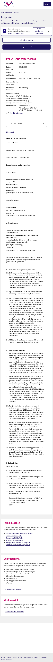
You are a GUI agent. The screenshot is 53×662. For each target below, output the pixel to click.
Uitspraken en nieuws (12, 12)
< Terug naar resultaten (26, 47)
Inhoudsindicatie (12, 93)
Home (3, 12)
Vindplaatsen (11, 106)
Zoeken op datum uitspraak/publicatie (19, 534)
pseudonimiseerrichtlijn (16, 33)
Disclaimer (9, 659)
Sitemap (9, 657)
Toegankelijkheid (28, 657)
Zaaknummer (11, 78)
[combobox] (26, 123)
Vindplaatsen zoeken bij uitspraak (18, 542)
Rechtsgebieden (12, 82)
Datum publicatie (10, 74)
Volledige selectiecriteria (13, 589)
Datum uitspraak (9, 68)
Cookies (20, 657)
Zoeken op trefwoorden (14, 536)
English (3, 657)
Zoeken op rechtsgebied (14, 540)
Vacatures (43, 657)
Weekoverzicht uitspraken (14, 612)
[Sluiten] (48, 31)
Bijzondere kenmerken (10, 89)
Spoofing (37, 657)
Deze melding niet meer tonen (39, 31)
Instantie (9, 64)
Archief (3, 659)
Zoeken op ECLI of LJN (14, 538)
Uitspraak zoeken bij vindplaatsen (18, 545)
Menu (47, 4)
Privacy (15, 657)
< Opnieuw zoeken (26, 40)
